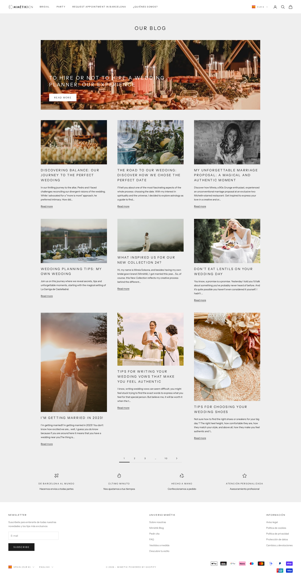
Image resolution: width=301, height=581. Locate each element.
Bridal (45, 6)
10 (166, 458)
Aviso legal (272, 522)
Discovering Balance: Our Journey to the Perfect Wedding (70, 175)
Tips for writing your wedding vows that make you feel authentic (146, 377)
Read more (62, 97)
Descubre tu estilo (159, 551)
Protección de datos (277, 539)
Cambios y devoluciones (279, 545)
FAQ (151, 539)
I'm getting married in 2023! (72, 418)
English (44, 567)
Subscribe (21, 547)
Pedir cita (154, 533)
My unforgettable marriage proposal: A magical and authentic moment (226, 175)
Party (61, 6)
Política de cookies (276, 527)
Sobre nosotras (157, 522)
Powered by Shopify (142, 567)
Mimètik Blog (156, 527)
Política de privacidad (277, 533)
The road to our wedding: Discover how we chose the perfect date (149, 175)
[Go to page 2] (176, 458)
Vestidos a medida (159, 545)
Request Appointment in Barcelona (99, 6)
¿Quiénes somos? (145, 6)
